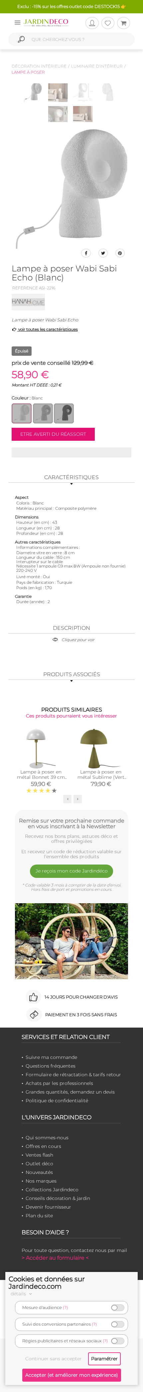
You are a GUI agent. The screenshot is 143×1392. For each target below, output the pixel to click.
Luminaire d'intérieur (97, 66)
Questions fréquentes (50, 1066)
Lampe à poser (28, 72)
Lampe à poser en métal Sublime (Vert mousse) (100, 777)
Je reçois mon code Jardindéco (72, 871)
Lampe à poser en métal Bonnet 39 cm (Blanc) (41, 777)
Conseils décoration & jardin (58, 1198)
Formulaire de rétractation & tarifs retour (73, 1075)
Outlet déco (39, 1164)
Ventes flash (39, 1155)
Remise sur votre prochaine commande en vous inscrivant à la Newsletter (71, 824)
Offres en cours (43, 1146)
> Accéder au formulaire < (55, 1258)
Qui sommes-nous (47, 1138)
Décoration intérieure (39, 66)
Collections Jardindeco (52, 1190)
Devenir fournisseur (48, 1207)
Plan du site (39, 1216)
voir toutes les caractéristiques (47, 329)
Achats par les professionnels (59, 1083)
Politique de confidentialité (57, 1101)
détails (19, 1294)
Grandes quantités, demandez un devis (70, 1092)
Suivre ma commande (51, 1057)
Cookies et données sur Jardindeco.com (47, 1282)
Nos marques (41, 1181)
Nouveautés (39, 1172)
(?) (65, 1307)
